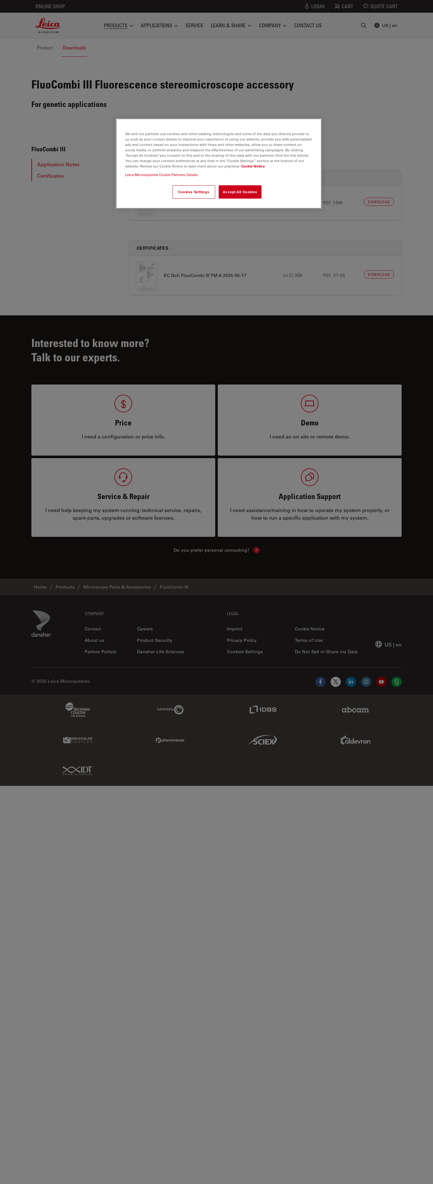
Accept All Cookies (240, 192)
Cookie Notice (253, 166)
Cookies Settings (193, 192)
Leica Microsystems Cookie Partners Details (161, 175)
